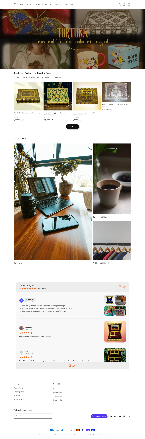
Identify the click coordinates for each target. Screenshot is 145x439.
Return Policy (18, 388)
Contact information (104, 434)
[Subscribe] (50, 416)
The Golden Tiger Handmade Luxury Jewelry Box (27, 114)
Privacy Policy (18, 395)
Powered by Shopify (50, 434)
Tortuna (42, 434)
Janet (27, 351)
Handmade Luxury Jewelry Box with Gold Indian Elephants (85, 114)
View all (72, 126)
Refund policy (61, 434)
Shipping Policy (19, 392)
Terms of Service (19, 399)
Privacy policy (71, 434)
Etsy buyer (29, 327)
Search (16, 384)
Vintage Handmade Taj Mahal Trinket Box (115, 105)
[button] (38, 4)
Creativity (18, 263)
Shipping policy (92, 434)
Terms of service (81, 434)
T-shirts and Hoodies (102, 263)
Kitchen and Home (101, 217)
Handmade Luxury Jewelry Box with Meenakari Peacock (55, 114)
